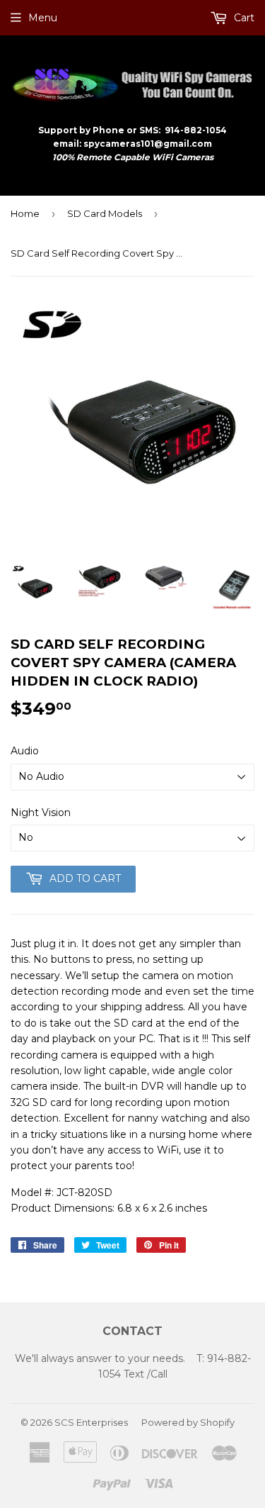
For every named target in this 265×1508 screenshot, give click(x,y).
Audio (25, 750)
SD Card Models (104, 213)
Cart (242, 17)
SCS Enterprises (91, 1422)
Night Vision (41, 812)
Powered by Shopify (188, 1422)
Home (25, 213)
